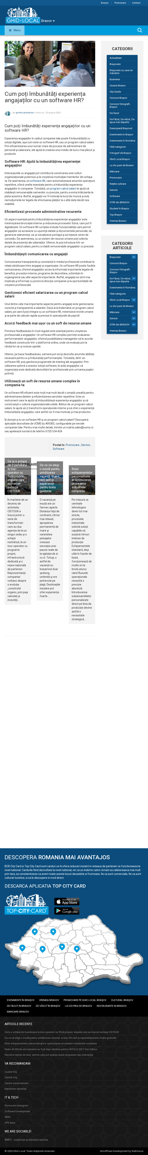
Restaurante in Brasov (112, 1005)
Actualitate (116, 57)
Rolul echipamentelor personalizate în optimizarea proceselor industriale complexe (82, 480)
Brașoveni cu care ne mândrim (121, 72)
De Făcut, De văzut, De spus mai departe (122, 121)
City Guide (115, 91)
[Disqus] (50, 692)
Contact (136, 3)
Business (115, 79)
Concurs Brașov (118, 97)
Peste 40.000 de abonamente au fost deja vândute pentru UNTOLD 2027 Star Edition (51, 1049)
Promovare (120, 3)
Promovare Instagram (16, 1105)
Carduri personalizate (16, 1083)
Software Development (17, 1111)
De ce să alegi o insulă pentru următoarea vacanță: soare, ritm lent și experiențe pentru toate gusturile (50, 478)
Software (58, 448)
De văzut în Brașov (48, 1005)
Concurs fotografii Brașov (120, 105)
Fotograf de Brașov (120, 153)
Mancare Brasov (18, 1011)
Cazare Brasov (118, 85)
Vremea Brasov (118, 220)
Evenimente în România (122, 140)
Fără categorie (118, 146)
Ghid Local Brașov (120, 159)
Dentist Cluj (11, 1077)
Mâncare (114, 171)
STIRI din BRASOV (120, 202)
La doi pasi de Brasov (122, 165)
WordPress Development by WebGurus (121, 1151)
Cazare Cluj (11, 1071)
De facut (114, 113)
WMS (8, 1116)
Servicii (85, 444)
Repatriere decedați (15, 1088)
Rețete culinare (118, 183)
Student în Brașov (119, 208)
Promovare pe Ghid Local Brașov (85, 1000)
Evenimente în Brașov (121, 134)
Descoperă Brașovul (121, 128)
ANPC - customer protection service (26, 1139)
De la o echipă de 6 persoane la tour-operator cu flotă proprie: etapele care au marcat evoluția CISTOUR (17, 476)
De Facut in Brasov (19, 1005)
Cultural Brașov (122, 1000)
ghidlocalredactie (25, 112)
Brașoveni (115, 64)
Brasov (104, 3)
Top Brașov (116, 214)
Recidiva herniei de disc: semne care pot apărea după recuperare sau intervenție (49, 1054)
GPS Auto (10, 1122)
